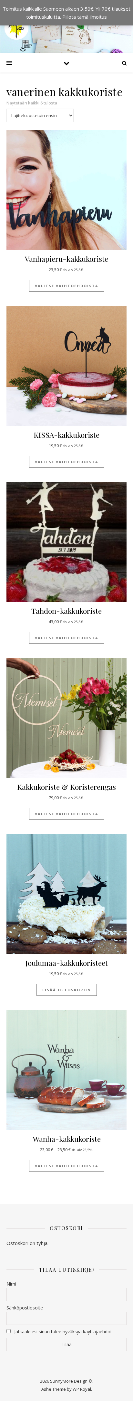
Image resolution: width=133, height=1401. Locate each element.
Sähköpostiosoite (24, 1308)
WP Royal (82, 1389)
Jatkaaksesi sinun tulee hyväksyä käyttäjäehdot (63, 1331)
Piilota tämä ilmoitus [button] (84, 17)
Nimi (11, 1284)
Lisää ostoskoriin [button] (66, 989)
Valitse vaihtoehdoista (66, 285)
